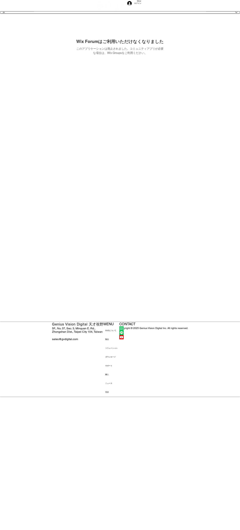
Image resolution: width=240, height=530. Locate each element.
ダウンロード (110, 357)
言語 (107, 392)
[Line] (153, 333)
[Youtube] (153, 337)
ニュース (108, 383)
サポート (108, 366)
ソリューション (111, 348)
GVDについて (110, 330)
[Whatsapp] (153, 328)
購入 (107, 374)
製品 (107, 339)
